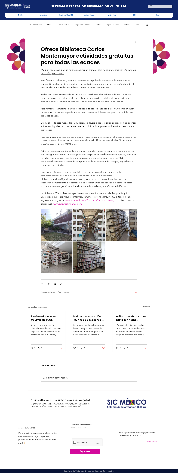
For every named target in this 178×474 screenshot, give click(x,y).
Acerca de (100, 471)
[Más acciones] (135, 42)
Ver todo (146, 306)
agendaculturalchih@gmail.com (139, 432)
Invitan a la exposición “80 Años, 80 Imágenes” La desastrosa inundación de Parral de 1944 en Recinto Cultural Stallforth (88, 318)
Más (137, 25)
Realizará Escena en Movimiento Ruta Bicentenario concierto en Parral (45, 318)
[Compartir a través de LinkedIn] (55, 284)
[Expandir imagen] (56, 225)
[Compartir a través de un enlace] (61, 284)
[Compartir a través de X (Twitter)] (48, 284)
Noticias (127, 25)
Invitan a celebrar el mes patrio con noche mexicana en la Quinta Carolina (131, 318)
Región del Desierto (82, 25)
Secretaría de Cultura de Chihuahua (79, 471)
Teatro (98, 25)
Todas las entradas (35, 25)
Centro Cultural (64, 25)
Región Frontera (112, 25)
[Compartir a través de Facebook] (42, 284)
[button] (20, 15)
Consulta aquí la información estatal (61, 400)
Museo (50, 25)
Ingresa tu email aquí (78, 427)
